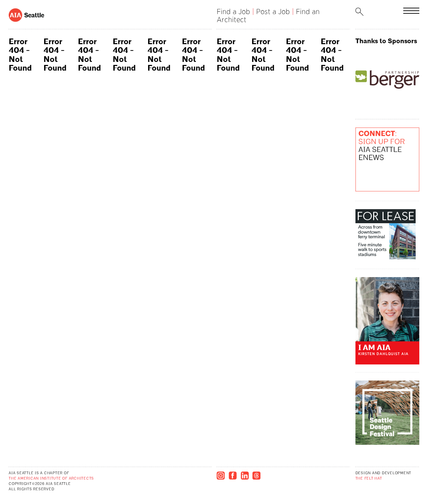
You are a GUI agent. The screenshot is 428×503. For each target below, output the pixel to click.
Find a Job (233, 11)
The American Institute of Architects (51, 479)
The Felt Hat (368, 479)
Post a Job (273, 11)
